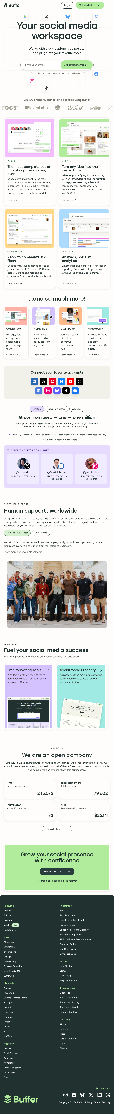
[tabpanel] (57, 451)
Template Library (68, 915)
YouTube (8, 1036)
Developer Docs (68, 953)
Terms (97, 1102)
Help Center (66, 966)
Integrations (10, 952)
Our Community (68, 949)
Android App (10, 961)
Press (62, 1033)
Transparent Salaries (70, 1007)
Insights (11, 925)
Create (7, 910)
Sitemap (64, 1048)
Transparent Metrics (70, 997)
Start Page (9, 947)
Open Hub (65, 992)
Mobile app (40, 329)
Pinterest (8, 1017)
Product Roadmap (69, 1012)
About (63, 1024)
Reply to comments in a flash (26, 259)
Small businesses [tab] (56, 409)
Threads (8, 1021)
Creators (8, 1048)
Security (106, 1102)
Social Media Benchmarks (73, 920)
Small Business (11, 1053)
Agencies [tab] (76, 409)
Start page (68, 329)
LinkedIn (8, 1007)
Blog (62, 910)
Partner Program (68, 1038)
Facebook (9, 993)
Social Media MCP (13, 971)
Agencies (8, 1058)
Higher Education (12, 1067)
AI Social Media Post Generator (76, 939)
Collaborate (13, 329)
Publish (7, 915)
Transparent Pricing (69, 1002)
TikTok (7, 1026)
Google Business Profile (15, 997)
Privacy (88, 1102)
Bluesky (7, 988)
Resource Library (68, 925)
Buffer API (9, 975)
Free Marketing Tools (70, 934)
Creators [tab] (37, 409)
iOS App (8, 956)
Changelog (65, 975)
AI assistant (95, 329)
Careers (64, 1029)
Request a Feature (69, 980)
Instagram (9, 1002)
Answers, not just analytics (76, 259)
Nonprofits (9, 1062)
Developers (9, 1072)
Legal (62, 1043)
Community (10, 920)
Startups (8, 1077)
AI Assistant (10, 942)
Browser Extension (13, 966)
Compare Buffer (68, 944)
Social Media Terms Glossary (74, 929)
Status (63, 970)
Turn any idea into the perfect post (80, 168)
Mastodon (9, 1012)
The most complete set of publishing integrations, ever (28, 170)
